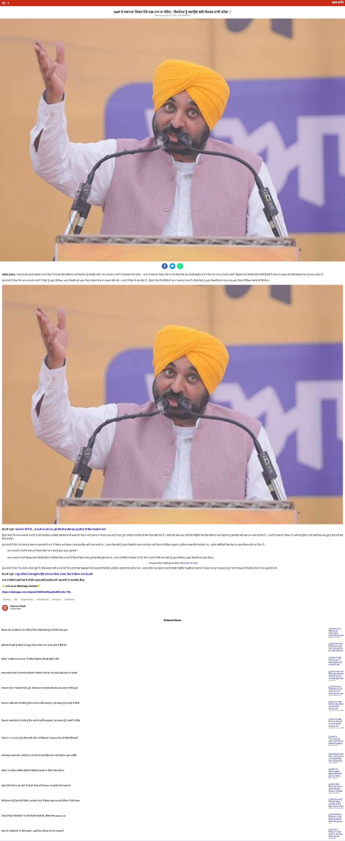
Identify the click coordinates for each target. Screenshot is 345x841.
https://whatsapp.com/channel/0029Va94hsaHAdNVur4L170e (36, 592)
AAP (15, 600)
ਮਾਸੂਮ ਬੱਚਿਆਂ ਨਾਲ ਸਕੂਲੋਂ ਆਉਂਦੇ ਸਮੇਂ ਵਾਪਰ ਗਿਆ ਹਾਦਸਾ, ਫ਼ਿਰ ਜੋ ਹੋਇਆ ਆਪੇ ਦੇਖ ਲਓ (54, 574)
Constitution (69, 600)
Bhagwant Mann (27, 600)
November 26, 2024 (189, 563)
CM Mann (6, 600)
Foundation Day (43, 600)
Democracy (56, 600)
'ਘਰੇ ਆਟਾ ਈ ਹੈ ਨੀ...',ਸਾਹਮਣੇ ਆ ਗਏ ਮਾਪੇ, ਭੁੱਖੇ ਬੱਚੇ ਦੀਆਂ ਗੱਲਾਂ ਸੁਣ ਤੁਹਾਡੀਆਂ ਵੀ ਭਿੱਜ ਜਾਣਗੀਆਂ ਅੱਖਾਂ (60, 529)
